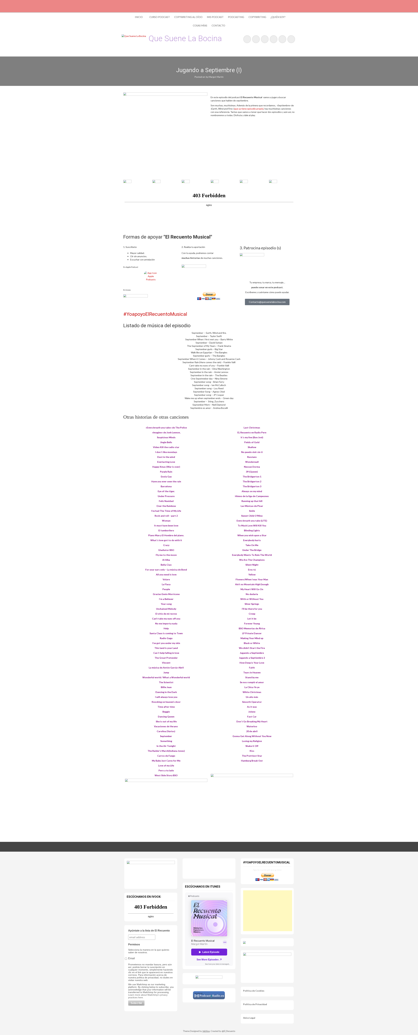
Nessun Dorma (252, 466)
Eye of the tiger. (166, 491)
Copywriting (257, 17)
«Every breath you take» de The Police (166, 427)
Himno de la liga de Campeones (252, 496)
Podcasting (236, 17)
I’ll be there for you (252, 608)
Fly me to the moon (166, 555)
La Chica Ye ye (251, 687)
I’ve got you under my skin (166, 643)
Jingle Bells (166, 442)
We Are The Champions (252, 559)
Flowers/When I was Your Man (252, 579)
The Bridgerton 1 (252, 476)
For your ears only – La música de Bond (166, 569)
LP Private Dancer (252, 633)
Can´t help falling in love (166, 652)
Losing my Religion (252, 741)
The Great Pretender (166, 657)
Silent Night (251, 564)
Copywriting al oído (188, 17)
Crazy (166, 545)
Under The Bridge (251, 550)
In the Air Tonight (166, 746)
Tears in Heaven (252, 672)
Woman (166, 520)
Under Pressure (166, 496)
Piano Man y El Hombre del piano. (166, 535)
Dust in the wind (166, 457)
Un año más (252, 697)
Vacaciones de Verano (166, 726)
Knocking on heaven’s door (166, 701)
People (166, 589)
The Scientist (166, 682)
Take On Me (251, 545)
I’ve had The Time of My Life (166, 510)
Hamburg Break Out (252, 760)
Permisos (134, 944)
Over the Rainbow (166, 506)
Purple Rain (166, 471)
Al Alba (166, 559)
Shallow (252, 447)
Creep (252, 613)
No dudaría (252, 594)
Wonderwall (252, 461)
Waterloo (252, 726)
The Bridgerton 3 (252, 486)
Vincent (166, 662)
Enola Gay (166, 476)
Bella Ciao (166, 564)
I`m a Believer (166, 599)
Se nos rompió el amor (252, 682)
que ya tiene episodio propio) (249, 108)
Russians (252, 457)
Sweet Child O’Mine (252, 515)
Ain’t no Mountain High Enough (252, 584)
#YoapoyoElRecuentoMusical (155, 314)
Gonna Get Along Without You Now (252, 736)
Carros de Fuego (166, 755)
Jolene (251, 711)
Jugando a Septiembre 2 (252, 657)
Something (166, 741)
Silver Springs (252, 603)
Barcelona (166, 486)
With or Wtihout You (251, 599)
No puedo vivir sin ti (252, 452)
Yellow (252, 574)
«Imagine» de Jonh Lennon (166, 432)
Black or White (252, 643)
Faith (252, 667)
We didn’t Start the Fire (252, 648)
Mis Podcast (215, 17)
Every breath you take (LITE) (252, 520)
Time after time (166, 706)
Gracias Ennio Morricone (166, 594)
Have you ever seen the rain (166, 481)
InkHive (206, 1031)
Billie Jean (166, 687)
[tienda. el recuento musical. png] (252, 800)
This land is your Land (166, 648)
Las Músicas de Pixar (252, 506)
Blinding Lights (252, 530)
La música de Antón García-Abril (166, 667)
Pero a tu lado (166, 770)
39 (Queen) (252, 471)
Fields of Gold (251, 442)
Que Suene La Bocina (185, 38)
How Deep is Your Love (252, 662)
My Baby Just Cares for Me (166, 760)
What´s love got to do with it (166, 540)
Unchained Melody (166, 608)
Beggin (166, 711)
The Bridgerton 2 (252, 481)
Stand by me (251, 677)
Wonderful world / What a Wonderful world (166, 677)
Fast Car (252, 716)
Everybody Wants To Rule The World (252, 555)
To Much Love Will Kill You (252, 525)
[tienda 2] (166, 804)
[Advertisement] (267, 910)
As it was (252, 706)
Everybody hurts (252, 540)
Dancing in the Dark (166, 692)
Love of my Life (166, 765)
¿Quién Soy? (278, 17)
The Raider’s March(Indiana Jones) (166, 750)
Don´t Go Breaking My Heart (251, 721)
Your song (166, 603)
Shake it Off (251, 746)
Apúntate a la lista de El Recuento (149, 930)
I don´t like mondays (166, 452)
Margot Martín (216, 76)
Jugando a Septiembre (252, 652)
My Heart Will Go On (252, 589)
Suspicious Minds (166, 437)
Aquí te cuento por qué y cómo (267, 869)
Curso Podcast (159, 17)
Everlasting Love (166, 461)
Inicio (139, 17)
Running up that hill (251, 501)
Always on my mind (252, 491)
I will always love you (166, 697)
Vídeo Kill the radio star (166, 447)
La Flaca (166, 584)
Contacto (218, 25)
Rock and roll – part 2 (166, 515)
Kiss (252, 750)
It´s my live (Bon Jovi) (252, 437)
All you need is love (166, 574)
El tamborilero (166, 530)
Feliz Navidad (166, 501)
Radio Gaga (166, 638)
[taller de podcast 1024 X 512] (151, 873)
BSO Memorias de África (252, 628)
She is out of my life (166, 721)
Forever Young (252, 623)
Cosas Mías (200, 25)
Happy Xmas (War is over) (166, 466)
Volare (166, 579)
